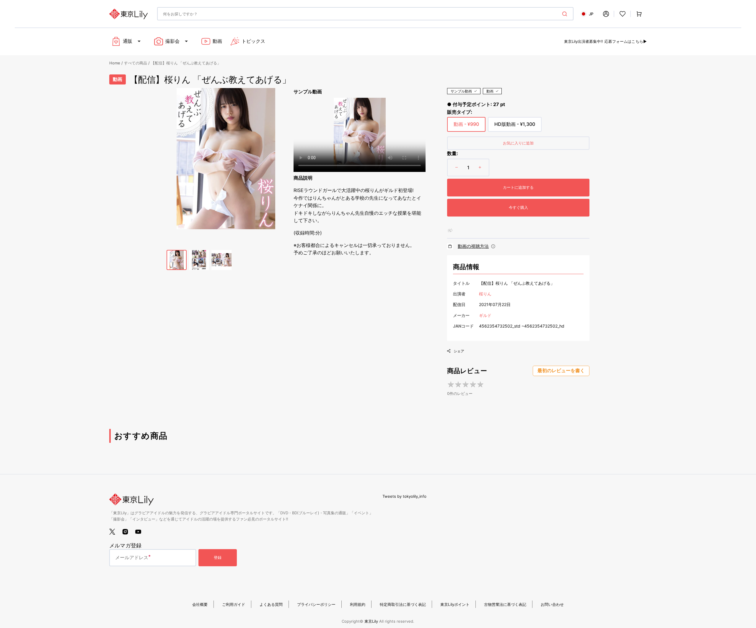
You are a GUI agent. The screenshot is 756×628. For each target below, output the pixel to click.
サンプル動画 (461, 91)
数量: (452, 153)
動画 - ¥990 (466, 126)
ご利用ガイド (233, 604)
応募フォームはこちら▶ (626, 41)
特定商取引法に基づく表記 (403, 604)
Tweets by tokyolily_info (404, 496)
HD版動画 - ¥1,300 (514, 126)
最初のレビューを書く (561, 370)
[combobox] (365, 13)
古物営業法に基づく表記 (505, 604)
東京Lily (371, 621)
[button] (605, 13)
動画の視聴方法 (473, 246)
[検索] (565, 13)
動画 (489, 91)
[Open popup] (493, 246)
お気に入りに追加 (518, 143)
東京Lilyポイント (455, 604)
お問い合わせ (552, 604)
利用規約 (357, 604)
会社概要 (200, 604)
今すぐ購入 (518, 207)
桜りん (485, 293)
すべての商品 (135, 63)
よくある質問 (271, 604)
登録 (217, 557)
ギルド (485, 315)
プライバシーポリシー (316, 604)
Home (114, 63)
